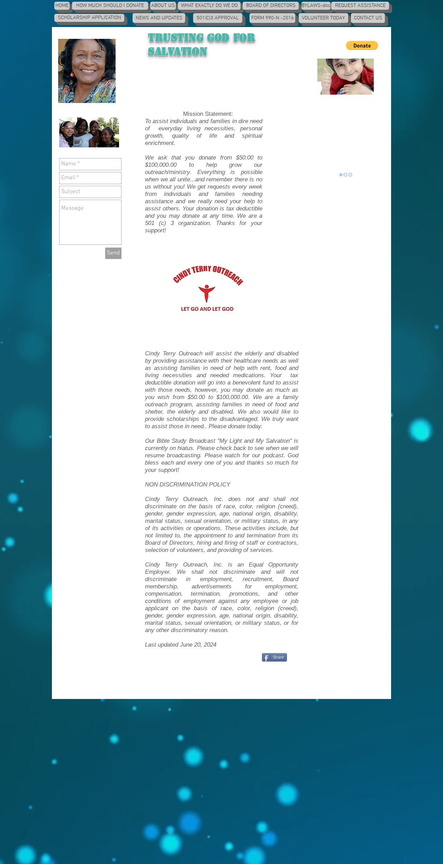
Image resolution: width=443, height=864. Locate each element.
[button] (362, 45)
